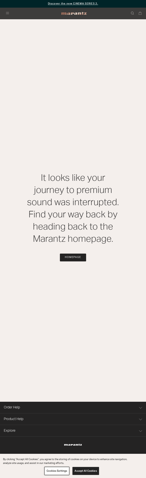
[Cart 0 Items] (140, 13)
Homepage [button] (73, 257)
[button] (132, 13)
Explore (9, 430)
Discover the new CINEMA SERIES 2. (73, 3)
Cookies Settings (57, 470)
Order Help (12, 407)
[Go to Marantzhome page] (73, 445)
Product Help (14, 419)
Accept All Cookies (86, 470)
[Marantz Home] (74, 13)
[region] (73, 466)
